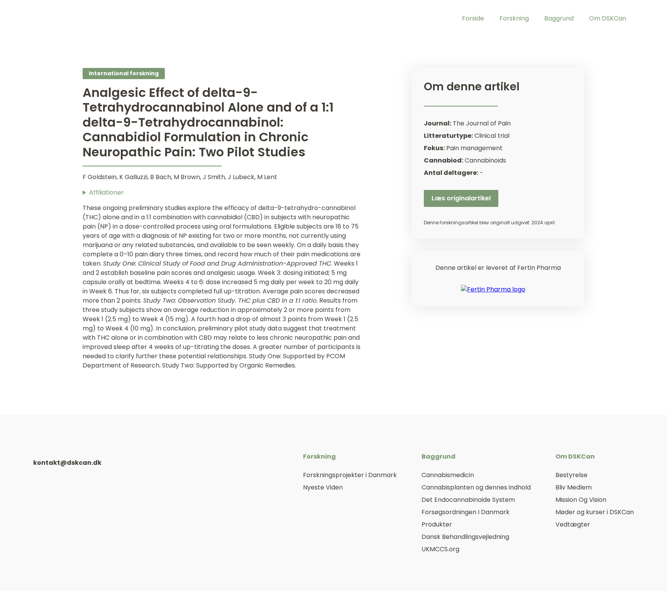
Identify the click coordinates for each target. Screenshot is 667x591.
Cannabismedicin (448, 475)
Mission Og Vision (580, 499)
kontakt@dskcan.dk (67, 462)
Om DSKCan (607, 18)
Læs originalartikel (461, 198)
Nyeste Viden (323, 487)
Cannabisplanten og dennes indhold (476, 487)
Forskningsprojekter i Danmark (350, 475)
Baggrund (559, 18)
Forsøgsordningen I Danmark (466, 512)
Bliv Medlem (573, 487)
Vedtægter (572, 524)
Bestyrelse (571, 475)
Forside (473, 18)
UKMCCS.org (440, 549)
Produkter (437, 524)
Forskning (514, 18)
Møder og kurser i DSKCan (594, 512)
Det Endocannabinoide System (468, 499)
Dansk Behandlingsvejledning (465, 536)
